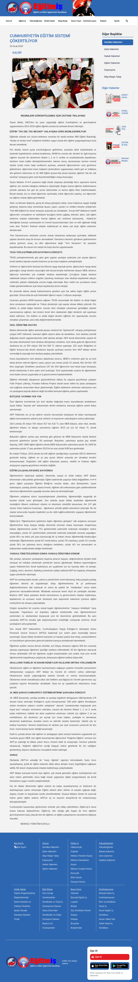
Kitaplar (74, 919)
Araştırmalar (76, 928)
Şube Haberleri (111, 49)
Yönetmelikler (48, 897)
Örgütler (74, 851)
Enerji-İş (102, 906)
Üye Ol (98, 957)
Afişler (74, 906)
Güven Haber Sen (107, 919)
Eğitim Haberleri (112, 63)
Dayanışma (109, 70)
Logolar (74, 902)
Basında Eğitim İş (79, 897)
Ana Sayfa (21, 847)
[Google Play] (119, 966)
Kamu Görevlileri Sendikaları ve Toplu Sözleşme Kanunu (51, 914)
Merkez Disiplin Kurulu (81, 869)
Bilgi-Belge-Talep (112, 77)
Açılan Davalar (20, 910)
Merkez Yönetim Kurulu (81, 856)
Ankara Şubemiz (106, 851)
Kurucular (75, 873)
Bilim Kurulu (76, 877)
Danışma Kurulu (78, 882)
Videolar (74, 893)
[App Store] (99, 966)
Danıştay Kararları (22, 915)
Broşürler (75, 923)
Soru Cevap (47, 893)
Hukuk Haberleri (112, 56)
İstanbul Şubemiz (107, 860)
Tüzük (17, 919)
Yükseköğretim (106, 847)
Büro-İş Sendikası (107, 902)
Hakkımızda (76, 847)
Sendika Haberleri (113, 42)
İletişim (103, 21)
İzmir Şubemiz (106, 856)
